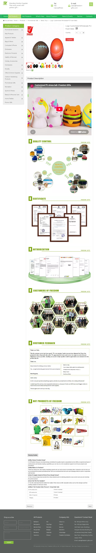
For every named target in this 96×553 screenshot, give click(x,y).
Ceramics (36, 535)
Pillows (48, 535)
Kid (47, 521)
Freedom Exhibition (64, 535)
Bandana (36, 532)
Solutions (61, 529)
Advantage (62, 532)
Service (61, 527)
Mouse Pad (37, 529)
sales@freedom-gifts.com (85, 540)
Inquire (69, 39)
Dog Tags (49, 524)
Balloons (36, 521)
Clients (61, 524)
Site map (74, 546)
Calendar (48, 532)
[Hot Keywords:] (91, 4)
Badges (48, 529)
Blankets (48, 527)
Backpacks (37, 524)
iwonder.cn (86, 546)
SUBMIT (9, 542)
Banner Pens (37, 527)
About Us (61, 521)
